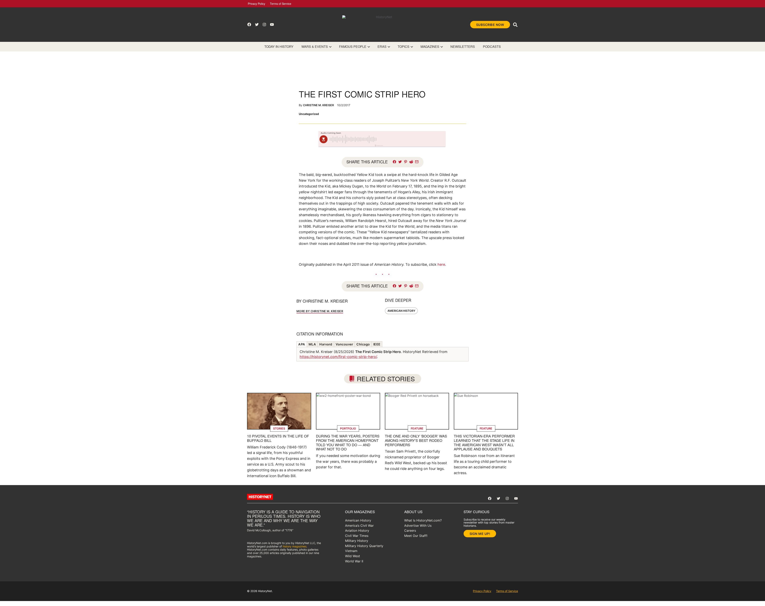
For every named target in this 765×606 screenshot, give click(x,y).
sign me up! (480, 534)
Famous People (352, 46)
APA (301, 344)
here (441, 264)
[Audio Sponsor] (412, 139)
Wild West (352, 556)
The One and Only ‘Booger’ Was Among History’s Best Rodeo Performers (416, 440)
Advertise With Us (418, 526)
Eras (382, 46)
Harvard (325, 344)
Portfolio (348, 428)
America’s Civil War (359, 526)
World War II (354, 561)
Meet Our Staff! (415, 536)
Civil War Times (356, 536)
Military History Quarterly (364, 546)
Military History (356, 541)
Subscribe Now (490, 25)
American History (401, 310)
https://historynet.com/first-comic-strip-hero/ (338, 357)
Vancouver (344, 344)
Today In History (278, 46)
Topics (403, 46)
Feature (417, 428)
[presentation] (330, 46)
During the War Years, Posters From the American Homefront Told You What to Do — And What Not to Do (348, 442)
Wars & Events (314, 46)
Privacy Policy (256, 4)
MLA (312, 344)
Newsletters (462, 46)
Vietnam (351, 551)
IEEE (377, 344)
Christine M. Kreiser (318, 105)
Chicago (363, 344)
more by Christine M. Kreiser (319, 311)
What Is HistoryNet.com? (423, 520)
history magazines (294, 546)
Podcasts (492, 46)
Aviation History (357, 530)
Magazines (430, 46)
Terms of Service (280, 4)
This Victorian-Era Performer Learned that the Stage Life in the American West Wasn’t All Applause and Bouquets (484, 442)
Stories (279, 428)
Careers (410, 530)
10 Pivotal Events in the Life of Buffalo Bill (278, 438)
